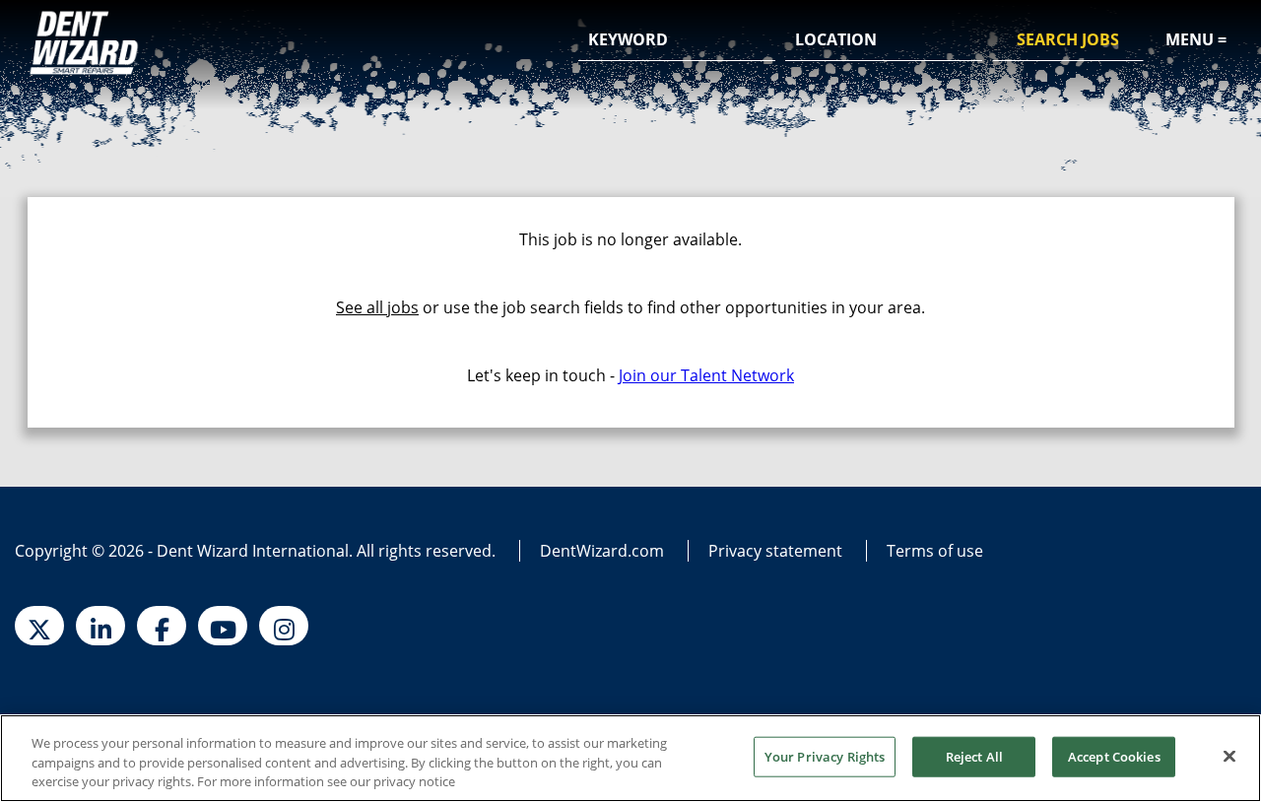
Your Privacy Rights (824, 756)
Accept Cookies (1114, 756)
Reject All (974, 756)
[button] (964, 41)
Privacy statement (775, 551)
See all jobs (377, 307)
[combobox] (883, 40)
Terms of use (935, 551)
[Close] (1229, 755)
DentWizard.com (602, 551)
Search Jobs (1068, 39)
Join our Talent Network (706, 375)
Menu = (1196, 39)
